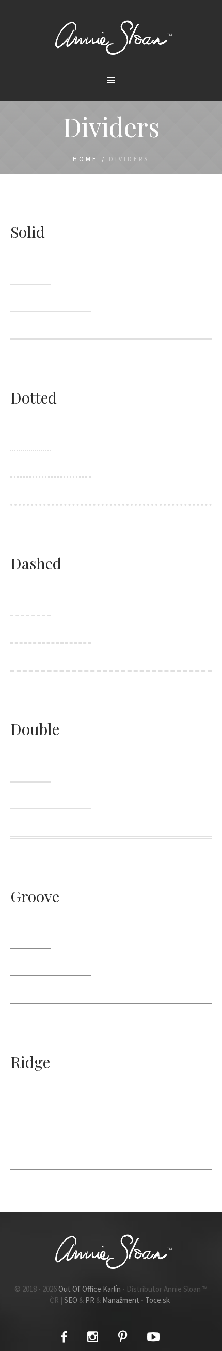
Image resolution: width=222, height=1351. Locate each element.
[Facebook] (64, 1337)
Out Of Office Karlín (89, 1289)
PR (89, 1300)
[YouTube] (153, 1337)
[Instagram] (92, 1337)
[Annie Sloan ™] (111, 37)
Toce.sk (157, 1300)
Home (85, 159)
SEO (70, 1300)
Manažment (120, 1300)
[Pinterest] (122, 1337)
